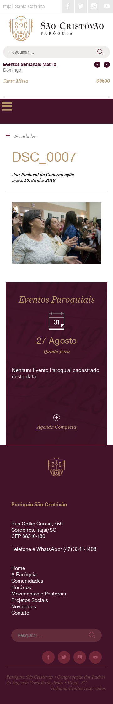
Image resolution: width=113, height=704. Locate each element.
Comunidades (27, 581)
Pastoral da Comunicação (47, 174)
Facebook (68, 6)
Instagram (94, 6)
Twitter (81, 6)
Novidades (23, 606)
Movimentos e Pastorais (38, 593)
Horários (21, 587)
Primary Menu (7, 106)
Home (18, 568)
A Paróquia (24, 574)
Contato (20, 613)
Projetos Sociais (29, 600)
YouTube (106, 6)
